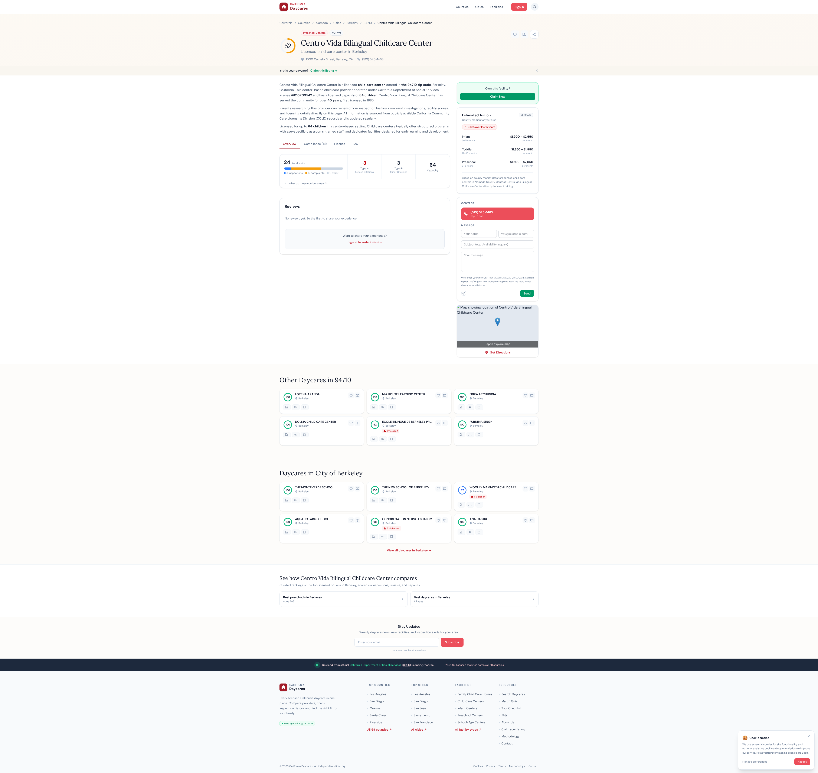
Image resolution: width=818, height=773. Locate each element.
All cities (417, 729)
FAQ (504, 715)
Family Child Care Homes (475, 694)
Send (527, 293)
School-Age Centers (471, 722)
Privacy (490, 766)
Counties (462, 7)
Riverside (376, 722)
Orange (375, 708)
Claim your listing (513, 729)
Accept (802, 761)
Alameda (322, 23)
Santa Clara (378, 715)
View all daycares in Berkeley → (409, 550)
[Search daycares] (535, 7)
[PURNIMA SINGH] (496, 430)
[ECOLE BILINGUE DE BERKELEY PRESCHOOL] (409, 430)
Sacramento (422, 715)
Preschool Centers (314, 33)
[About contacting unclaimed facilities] (463, 293)
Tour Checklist (511, 708)
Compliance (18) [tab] (315, 144)
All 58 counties (377, 729)
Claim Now (497, 96)
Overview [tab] (289, 144)
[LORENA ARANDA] (322, 401)
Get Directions (500, 352)
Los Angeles (378, 694)
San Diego (377, 701)
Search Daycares (513, 694)
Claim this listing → (323, 70)
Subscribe (452, 642)
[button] (497, 326)
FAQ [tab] (355, 144)
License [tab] (339, 144)
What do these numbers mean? (308, 183)
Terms (502, 766)
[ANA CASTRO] (496, 528)
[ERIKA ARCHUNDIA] (496, 401)
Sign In (519, 7)
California (285, 23)
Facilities (496, 7)
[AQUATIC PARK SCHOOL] (322, 528)
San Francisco (423, 722)
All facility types (466, 729)
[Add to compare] (524, 34)
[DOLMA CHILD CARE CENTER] (322, 430)
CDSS (406, 665)
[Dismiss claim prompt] (536, 70)
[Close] (809, 735)
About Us (507, 722)
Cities (479, 7)
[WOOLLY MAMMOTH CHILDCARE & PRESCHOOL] (496, 496)
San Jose (420, 708)
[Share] (534, 34)
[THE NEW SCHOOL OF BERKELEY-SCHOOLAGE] (409, 496)
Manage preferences (754, 761)
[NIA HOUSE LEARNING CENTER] (409, 401)
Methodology (510, 736)
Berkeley (352, 23)
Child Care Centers (471, 701)
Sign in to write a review (365, 242)
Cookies (478, 766)
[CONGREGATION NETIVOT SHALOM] (409, 528)
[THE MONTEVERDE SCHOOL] (322, 496)
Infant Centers (467, 708)
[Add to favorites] (515, 34)
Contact (507, 743)
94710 (368, 23)
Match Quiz (509, 701)
